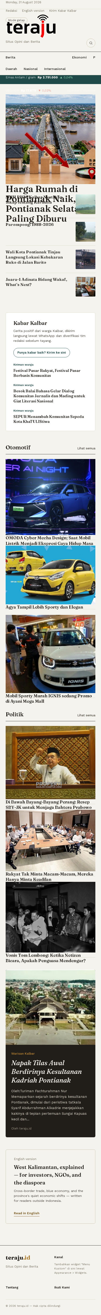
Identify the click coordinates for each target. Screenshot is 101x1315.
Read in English (26, 1213)
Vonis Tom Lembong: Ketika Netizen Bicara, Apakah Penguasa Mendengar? (46, 958)
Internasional (55, 69)
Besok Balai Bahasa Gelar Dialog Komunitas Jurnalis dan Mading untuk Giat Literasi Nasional (49, 396)
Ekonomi (79, 57)
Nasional (31, 69)
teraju (18, 1257)
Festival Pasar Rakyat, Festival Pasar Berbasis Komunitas (47, 373)
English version (33, 10)
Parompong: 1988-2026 (30, 224)
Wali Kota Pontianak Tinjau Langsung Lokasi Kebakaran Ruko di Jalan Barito (34, 257)
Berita (10, 57)
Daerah (11, 69)
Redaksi (11, 10)
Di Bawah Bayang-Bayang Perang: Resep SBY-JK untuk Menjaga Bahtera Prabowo (49, 804)
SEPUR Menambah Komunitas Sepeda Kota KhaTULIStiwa (48, 419)
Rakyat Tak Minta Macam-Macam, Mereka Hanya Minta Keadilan (49, 876)
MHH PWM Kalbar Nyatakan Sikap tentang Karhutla (34, 199)
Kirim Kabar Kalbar (63, 10)
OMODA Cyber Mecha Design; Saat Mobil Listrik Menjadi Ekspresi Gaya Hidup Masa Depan (49, 543)
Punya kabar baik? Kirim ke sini (41, 352)
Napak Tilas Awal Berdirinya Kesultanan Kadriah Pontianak (46, 1071)
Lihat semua (86, 448)
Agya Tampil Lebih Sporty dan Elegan (44, 607)
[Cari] (90, 43)
